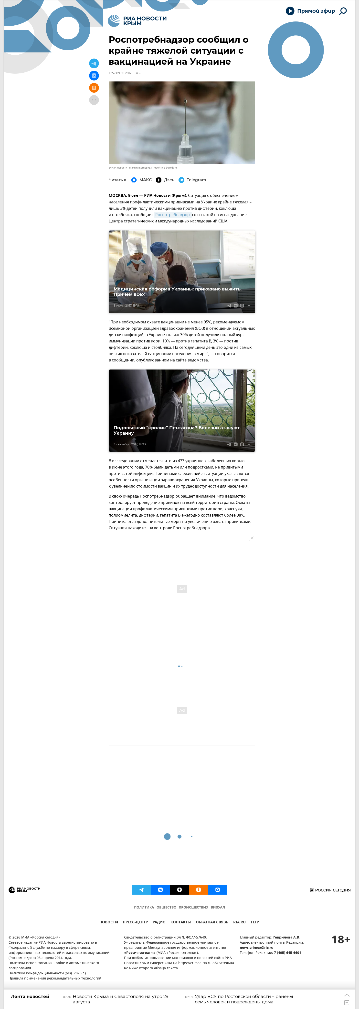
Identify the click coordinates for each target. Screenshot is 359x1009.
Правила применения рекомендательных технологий (55, 978)
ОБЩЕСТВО (166, 907)
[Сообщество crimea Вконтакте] (160, 890)
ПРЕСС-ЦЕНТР (135, 923)
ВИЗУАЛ (218, 907)
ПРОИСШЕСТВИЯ (193, 907)
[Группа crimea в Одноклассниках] (198, 890)
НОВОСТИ (108, 923)
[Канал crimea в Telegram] (141, 890)
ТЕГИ (255, 923)
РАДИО (159, 923)
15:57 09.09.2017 (120, 73)
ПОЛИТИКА (144, 907)
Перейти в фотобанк (165, 168)
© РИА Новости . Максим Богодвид (129, 168)
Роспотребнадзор (173, 215)
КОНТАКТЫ (180, 923)
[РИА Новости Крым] (137, 21)
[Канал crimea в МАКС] (217, 890)
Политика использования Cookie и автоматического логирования (54, 965)
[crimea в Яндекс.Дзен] (179, 890)
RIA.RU (239, 923)
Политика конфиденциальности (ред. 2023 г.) (47, 973)
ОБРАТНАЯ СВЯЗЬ (212, 923)
